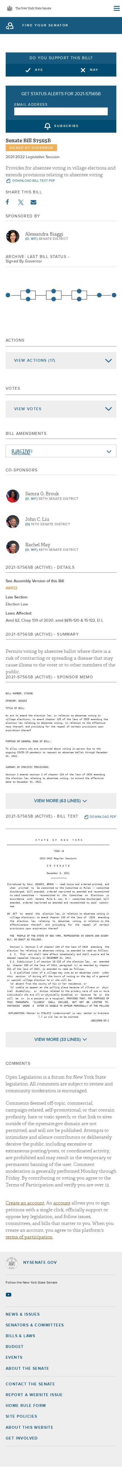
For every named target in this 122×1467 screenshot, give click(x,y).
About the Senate (27, 1369)
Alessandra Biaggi (44, 234)
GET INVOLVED (22, 1438)
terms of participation (29, 1237)
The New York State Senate (33, 8)
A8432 (11, 588)
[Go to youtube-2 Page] (9, 1294)
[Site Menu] (116, 8)
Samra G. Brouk (42, 494)
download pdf (103, 817)
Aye (39, 70)
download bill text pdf (33, 181)
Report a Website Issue (34, 1395)
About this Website (29, 1428)
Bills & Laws (20, 1336)
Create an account (25, 1203)
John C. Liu (37, 519)
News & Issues (23, 1314)
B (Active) (22, 451)
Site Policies (21, 1417)
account (61, 1203)
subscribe (66, 126)
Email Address (31, 105)
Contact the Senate (30, 1384)
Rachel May (37, 545)
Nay (94, 70)
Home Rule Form (26, 1406)
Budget (15, 1347)
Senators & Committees (35, 1325)
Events (14, 1358)
